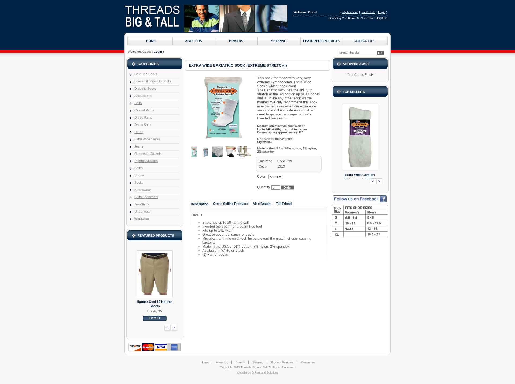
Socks (138, 183)
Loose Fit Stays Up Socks (152, 81)
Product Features (282, 362)
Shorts (139, 175)
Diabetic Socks (145, 89)
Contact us (364, 41)
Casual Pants (144, 110)
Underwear (142, 211)
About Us (193, 41)
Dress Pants (143, 117)
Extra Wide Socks (147, 139)
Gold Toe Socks (145, 74)
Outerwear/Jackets (147, 154)
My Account (350, 12)
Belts (138, 103)
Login (381, 12)
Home (151, 41)
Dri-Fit (138, 132)
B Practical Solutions (265, 372)
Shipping (278, 41)
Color (262, 176)
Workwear (141, 219)
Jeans (138, 146)
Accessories (143, 96)
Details (154, 318)
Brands (236, 41)
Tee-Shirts (141, 204)
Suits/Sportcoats (146, 197)
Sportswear (142, 190)
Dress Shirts (143, 125)
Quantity (263, 187)
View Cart (368, 12)
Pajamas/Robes (146, 161)
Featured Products (321, 41)
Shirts (138, 168)
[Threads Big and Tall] (206, 18)
